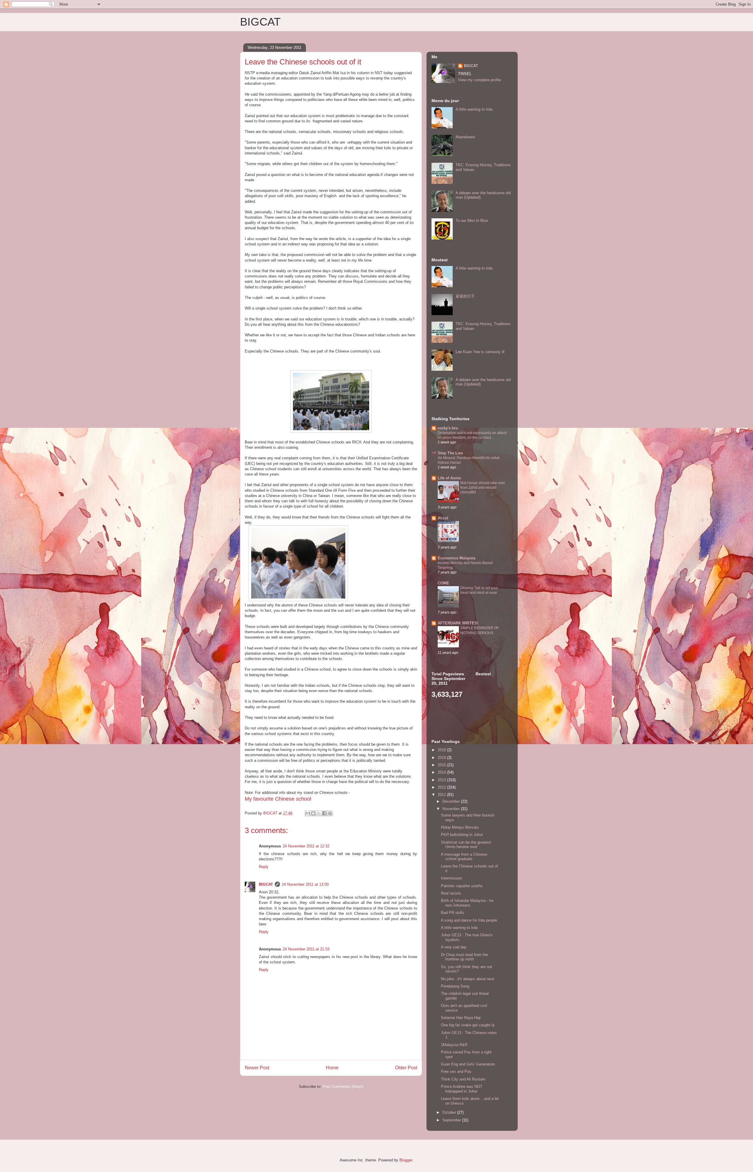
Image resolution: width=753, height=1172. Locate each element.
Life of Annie (449, 478)
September (452, 1120)
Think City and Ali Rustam (463, 1079)
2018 (442, 750)
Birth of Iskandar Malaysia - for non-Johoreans (467, 902)
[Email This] (308, 813)
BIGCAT (260, 22)
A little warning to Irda (474, 109)
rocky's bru (448, 428)
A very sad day (454, 947)
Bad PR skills (452, 912)
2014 (442, 772)
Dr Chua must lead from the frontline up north (464, 957)
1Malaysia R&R (454, 1045)
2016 (442, 757)
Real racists (451, 893)
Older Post (406, 1067)
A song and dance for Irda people (469, 920)
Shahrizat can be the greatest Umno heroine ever (466, 844)
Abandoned (465, 137)
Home (332, 1067)
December (451, 801)
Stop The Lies (450, 453)
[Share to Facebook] (324, 813)
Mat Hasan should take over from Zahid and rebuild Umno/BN (482, 487)
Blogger (405, 1160)
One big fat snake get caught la (467, 1025)
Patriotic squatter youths (462, 886)
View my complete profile (479, 80)
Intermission (451, 878)
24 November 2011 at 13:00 (305, 884)
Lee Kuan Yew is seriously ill (480, 352)
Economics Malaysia (456, 558)
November (451, 809)
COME (443, 583)
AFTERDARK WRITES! (458, 623)
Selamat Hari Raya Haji (461, 1017)
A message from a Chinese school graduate (464, 856)
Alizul (443, 518)
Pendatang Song (455, 986)
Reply (264, 867)
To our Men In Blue (472, 220)
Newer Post (257, 1067)
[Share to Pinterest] (330, 813)
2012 (442, 787)
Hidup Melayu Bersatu (460, 827)
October (449, 1112)
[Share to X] (319, 813)
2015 (442, 765)
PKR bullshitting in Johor (462, 834)
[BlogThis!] (313, 813)
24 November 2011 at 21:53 (306, 949)
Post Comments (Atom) (343, 1086)
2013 (442, 780)
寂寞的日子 (465, 296)
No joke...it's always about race (467, 979)
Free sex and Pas (456, 1071)
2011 (442, 794)
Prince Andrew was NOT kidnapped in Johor (461, 1088)
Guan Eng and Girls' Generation (468, 1064)
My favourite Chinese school (278, 799)
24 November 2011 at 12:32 (306, 846)
